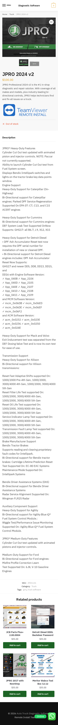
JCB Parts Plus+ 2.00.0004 (15, 634)
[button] (51, 22)
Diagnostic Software (29, 5)
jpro (25, 589)
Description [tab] (8, 137)
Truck (11, 14)
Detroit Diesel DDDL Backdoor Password (42, 634)
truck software (34, 589)
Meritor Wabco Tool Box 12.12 (42, 682)
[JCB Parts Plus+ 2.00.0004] (14, 616)
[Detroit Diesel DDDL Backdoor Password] (42, 616)
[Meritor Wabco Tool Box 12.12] (42, 665)
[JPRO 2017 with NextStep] (14, 665)
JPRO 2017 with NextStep (15, 682)
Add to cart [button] (14, 645)
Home (4, 14)
